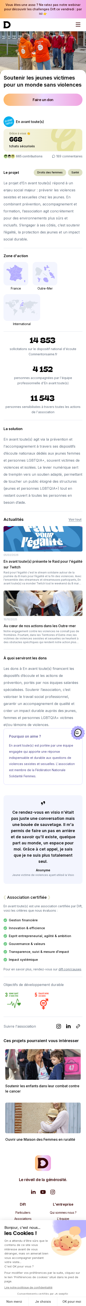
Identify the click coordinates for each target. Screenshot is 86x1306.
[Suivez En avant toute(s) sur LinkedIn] (68, 1026)
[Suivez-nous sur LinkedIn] (33, 1192)
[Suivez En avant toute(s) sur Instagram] (58, 1026)
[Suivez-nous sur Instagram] (52, 1192)
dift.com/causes (69, 969)
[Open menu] (78, 24)
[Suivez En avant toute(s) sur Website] (78, 1026)
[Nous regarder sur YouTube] (43, 1192)
